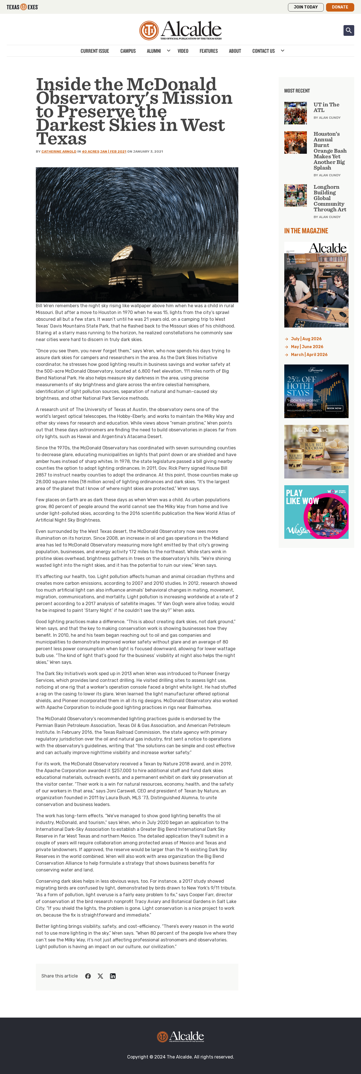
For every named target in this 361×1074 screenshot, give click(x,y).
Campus (128, 50)
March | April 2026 (309, 354)
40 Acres (90, 151)
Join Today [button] (306, 7)
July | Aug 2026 (306, 339)
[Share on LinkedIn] (112, 976)
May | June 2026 (307, 346)
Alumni (154, 50)
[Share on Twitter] (100, 976)
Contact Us (263, 50)
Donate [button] (340, 7)
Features (209, 50)
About (235, 50)
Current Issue (95, 50)
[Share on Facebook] (88, 976)
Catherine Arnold (58, 151)
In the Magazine (306, 230)
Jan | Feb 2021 (113, 151)
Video (183, 50)
